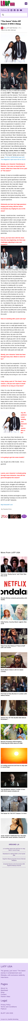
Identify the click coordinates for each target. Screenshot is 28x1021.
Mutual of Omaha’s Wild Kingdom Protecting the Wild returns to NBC (12, 742)
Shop (2, 992)
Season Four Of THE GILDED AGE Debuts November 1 (13, 718)
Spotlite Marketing (13, 1019)
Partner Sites (5, 996)
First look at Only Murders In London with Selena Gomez (14, 694)
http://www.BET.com (7, 504)
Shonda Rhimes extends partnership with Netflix (14, 598)
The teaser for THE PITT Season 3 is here (14, 813)
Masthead (4, 990)
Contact (3, 994)
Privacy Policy (5, 1005)
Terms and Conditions (9, 1007)
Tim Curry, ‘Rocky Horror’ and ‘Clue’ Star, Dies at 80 (14, 574)
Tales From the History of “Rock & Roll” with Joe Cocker (13, 646)
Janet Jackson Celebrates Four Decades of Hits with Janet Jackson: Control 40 (13, 836)
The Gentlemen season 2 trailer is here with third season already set (13, 790)
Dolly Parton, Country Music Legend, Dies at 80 (14, 622)
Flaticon (3, 1009)
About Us (4, 988)
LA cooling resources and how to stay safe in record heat (14, 766)
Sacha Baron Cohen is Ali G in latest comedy (12, 670)
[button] (26, 3)
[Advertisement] (14, 534)
